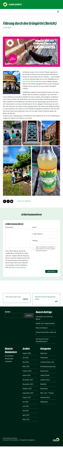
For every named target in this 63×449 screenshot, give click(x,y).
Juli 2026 (26, 358)
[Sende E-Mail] (11, 201)
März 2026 (26, 366)
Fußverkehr (44, 358)
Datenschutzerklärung (18, 267)
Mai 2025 (26, 411)
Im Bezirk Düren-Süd (47, 362)
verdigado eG (31, 440)
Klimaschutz (44, 371)
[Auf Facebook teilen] (4, 201)
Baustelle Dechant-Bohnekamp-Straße (46, 299)
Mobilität (43, 384)
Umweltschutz (45, 397)
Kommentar (9, 227)
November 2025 (28, 384)
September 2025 (28, 393)
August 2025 (27, 397)
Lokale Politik (44, 375)
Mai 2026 (26, 362)
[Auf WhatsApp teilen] (8, 201)
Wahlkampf (28, 201)
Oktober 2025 (27, 389)
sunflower (15, 440)
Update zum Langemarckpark (45, 323)
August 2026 (27, 353)
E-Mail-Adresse (37, 234)
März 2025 (26, 419)
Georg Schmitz (15, 4)
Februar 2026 (27, 371)
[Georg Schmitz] (5, 4)
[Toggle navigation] (58, 11)
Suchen (7, 312)
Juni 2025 (26, 406)
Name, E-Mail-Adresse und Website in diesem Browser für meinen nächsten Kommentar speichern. (45, 248)
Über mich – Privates (47, 393)
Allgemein (43, 353)
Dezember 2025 (28, 380)
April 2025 (26, 415)
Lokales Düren (21, 201)
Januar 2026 (26, 375)
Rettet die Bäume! (42, 328)
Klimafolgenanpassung (47, 366)
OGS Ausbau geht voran (16, 298)
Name (34, 227)
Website (35, 241)
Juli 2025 (26, 402)
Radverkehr (44, 389)
